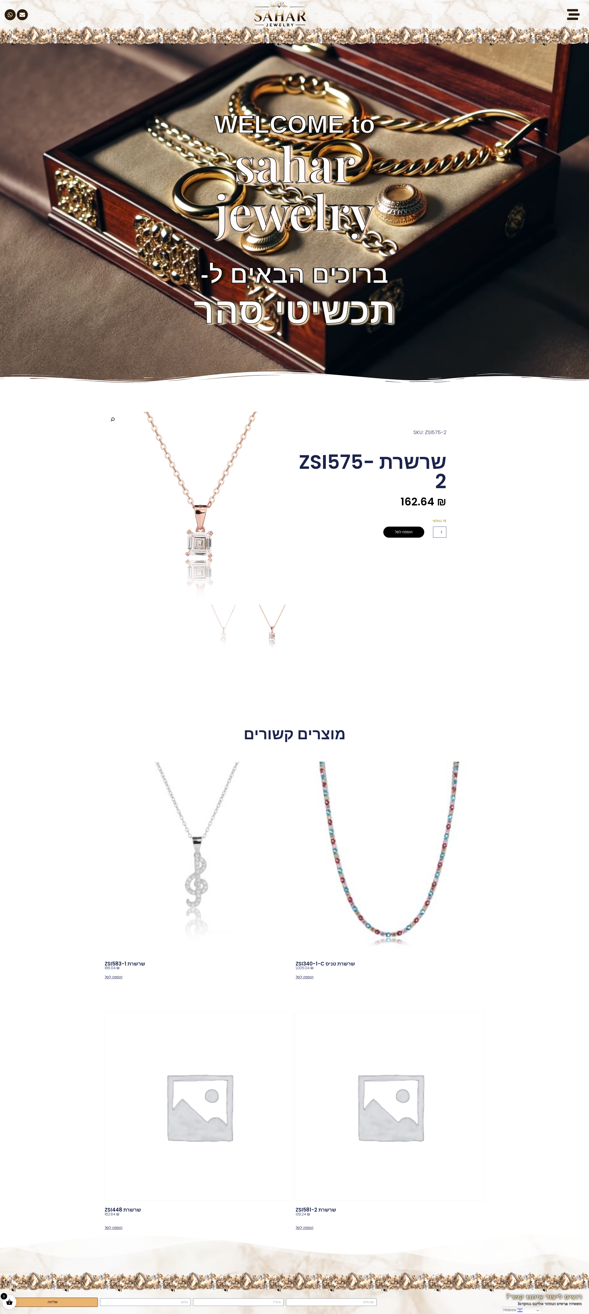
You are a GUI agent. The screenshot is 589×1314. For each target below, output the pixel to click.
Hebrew (510, 1310)
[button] (112, 419)
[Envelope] (22, 14)
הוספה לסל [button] (304, 977)
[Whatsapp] (10, 14)
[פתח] (573, 14)
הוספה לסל (404, 532)
